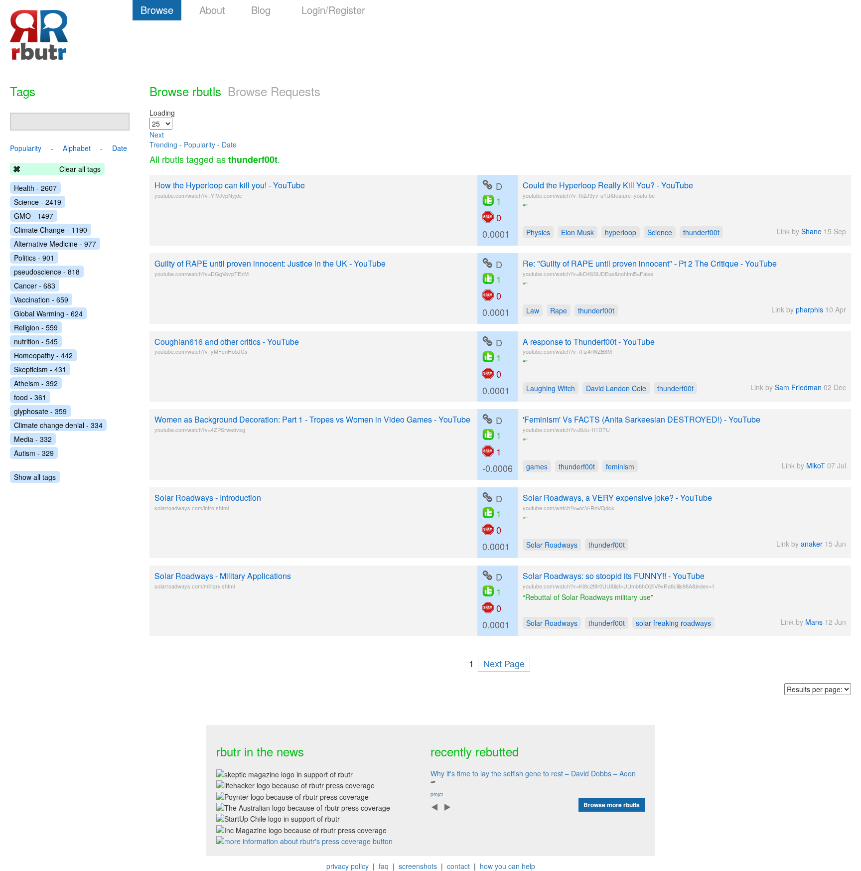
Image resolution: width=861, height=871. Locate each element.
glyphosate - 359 (40, 411)
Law (532, 310)
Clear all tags (80, 169)
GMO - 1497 (33, 216)
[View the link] (487, 185)
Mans (814, 622)
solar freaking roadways (673, 623)
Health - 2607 (35, 188)
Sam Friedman (798, 387)
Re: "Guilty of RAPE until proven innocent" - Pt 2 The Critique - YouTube (650, 263)
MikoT (815, 465)
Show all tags (35, 477)
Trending (163, 144)
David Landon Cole (616, 388)
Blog (261, 9)
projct (436, 794)
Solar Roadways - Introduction (207, 497)
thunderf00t (701, 232)
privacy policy (347, 866)
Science (659, 232)
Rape (558, 310)
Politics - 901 (34, 258)
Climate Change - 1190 (50, 230)
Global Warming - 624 (48, 313)
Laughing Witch (550, 388)
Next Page (504, 663)
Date (229, 144)
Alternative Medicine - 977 (55, 244)
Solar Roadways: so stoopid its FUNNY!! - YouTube (614, 575)
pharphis (809, 309)
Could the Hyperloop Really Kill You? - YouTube (608, 185)
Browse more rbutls (611, 804)
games (537, 466)
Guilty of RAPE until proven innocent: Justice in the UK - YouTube (270, 263)
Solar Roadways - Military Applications (222, 575)
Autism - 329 (34, 453)
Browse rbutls (185, 91)
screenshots (418, 866)
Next (156, 135)
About (212, 9)
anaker (812, 544)
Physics (538, 232)
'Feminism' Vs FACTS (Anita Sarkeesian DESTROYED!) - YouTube (641, 419)
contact (458, 866)
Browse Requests (274, 91)
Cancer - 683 (34, 285)
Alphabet (77, 148)
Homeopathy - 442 (43, 355)
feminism (620, 466)
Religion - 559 (36, 327)
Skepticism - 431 (40, 369)
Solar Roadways (551, 545)
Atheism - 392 (36, 383)
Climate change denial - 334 (58, 425)
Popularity (199, 144)
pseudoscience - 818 (47, 272)
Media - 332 (33, 439)
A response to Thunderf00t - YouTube (589, 341)
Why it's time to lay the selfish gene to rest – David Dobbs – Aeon (533, 773)
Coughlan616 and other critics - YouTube (226, 341)
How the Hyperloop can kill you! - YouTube (229, 185)
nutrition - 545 (36, 341)
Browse (157, 9)
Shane (811, 231)
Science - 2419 (37, 202)
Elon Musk (577, 232)
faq (384, 866)
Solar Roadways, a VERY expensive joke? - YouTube (617, 497)
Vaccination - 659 (41, 299)
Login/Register (333, 9)
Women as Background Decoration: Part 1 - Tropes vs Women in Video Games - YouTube (312, 419)
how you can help (507, 866)
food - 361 (30, 397)
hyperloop (620, 232)
